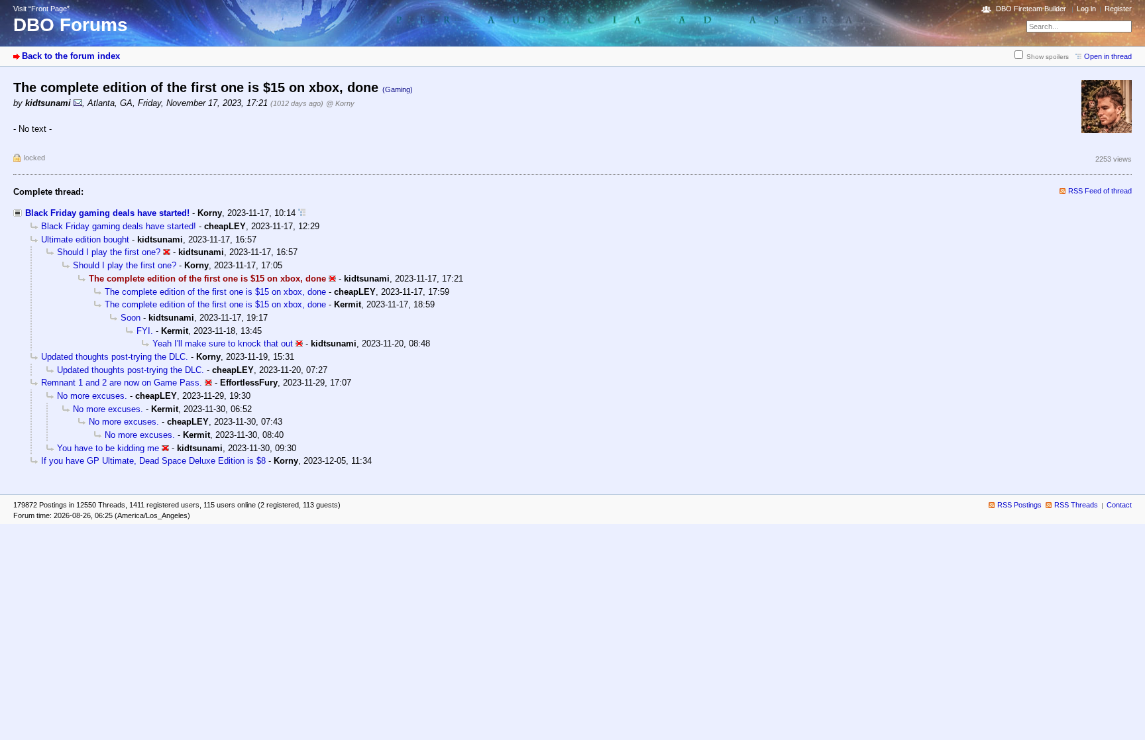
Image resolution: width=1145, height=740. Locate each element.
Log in (1086, 9)
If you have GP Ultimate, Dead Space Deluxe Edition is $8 (153, 461)
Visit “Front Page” (41, 9)
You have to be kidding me (108, 448)
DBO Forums (70, 25)
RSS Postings (1019, 505)
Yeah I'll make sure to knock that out (222, 343)
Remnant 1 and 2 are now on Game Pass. (121, 383)
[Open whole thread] (301, 213)
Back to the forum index (71, 56)
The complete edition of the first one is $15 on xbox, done (215, 292)
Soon (130, 318)
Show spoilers (1047, 56)
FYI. (144, 331)
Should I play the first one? (108, 252)
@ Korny (340, 103)
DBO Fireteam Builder (1031, 9)
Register (1118, 9)
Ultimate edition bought (85, 239)
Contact (1119, 505)
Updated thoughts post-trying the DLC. (114, 357)
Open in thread (1108, 56)
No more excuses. (92, 396)
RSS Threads (1076, 505)
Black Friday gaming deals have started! (107, 213)
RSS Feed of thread (1100, 191)
